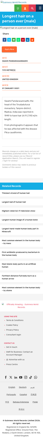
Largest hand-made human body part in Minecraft (20, 230)
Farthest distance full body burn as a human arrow (19, 277)
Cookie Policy (12, 325)
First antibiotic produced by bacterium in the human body (21, 253)
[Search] (32, 8)
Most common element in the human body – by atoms (21, 289)
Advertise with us (16, 360)
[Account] (25, 8)
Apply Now (9, 49)
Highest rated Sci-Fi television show (18, 211)
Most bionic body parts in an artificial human (19, 265)
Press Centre (12, 364)
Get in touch (11, 347)
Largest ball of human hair (14, 202)
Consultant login (13, 335)
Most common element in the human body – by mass (21, 242)
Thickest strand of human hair (16, 193)
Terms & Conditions (14, 320)
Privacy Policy (12, 330)
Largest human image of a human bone (20, 220)
